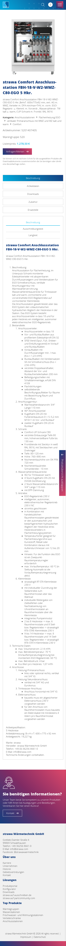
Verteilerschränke (12, 918)
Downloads (8, 892)
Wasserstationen (11, 912)
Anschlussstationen (25, 117)
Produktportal (10, 885)
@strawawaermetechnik (26, 852)
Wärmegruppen (11, 908)
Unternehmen (10, 865)
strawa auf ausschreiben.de (17, 895)
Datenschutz (40, 936)
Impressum (25, 936)
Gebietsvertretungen (13, 872)
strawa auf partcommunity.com (19, 898)
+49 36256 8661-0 (21, 845)
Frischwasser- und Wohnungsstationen (23, 915)
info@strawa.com (19, 848)
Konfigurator (9, 888)
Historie (7, 868)
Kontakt (7, 875)
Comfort (17, 124)
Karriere (7, 862)
